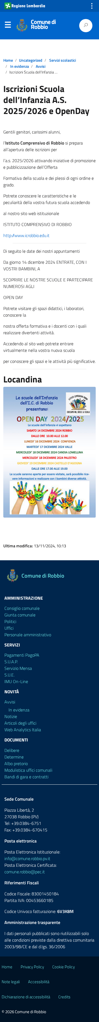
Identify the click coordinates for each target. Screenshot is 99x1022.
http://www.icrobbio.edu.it (26, 235)
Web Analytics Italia (22, 729)
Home (8, 60)
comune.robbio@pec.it (24, 871)
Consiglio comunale (22, 608)
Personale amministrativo (27, 634)
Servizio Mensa (18, 668)
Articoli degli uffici (20, 723)
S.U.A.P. (11, 661)
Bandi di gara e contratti (26, 776)
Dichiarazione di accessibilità (26, 997)
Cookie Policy (63, 967)
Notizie (10, 716)
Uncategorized (30, 60)
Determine (14, 757)
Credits (64, 997)
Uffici (8, 628)
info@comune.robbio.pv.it (27, 858)
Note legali (11, 981)
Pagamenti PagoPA (21, 655)
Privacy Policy (32, 967)
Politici (10, 621)
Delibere (11, 750)
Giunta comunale (19, 614)
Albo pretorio (16, 763)
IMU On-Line (16, 681)
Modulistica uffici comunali (28, 770)
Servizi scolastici (62, 60)
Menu (8, 26)
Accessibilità (38, 981)
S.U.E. (9, 675)
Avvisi (40, 66)
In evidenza (19, 66)
